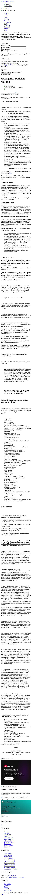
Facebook (6, 885)
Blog (5, 30)
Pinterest (6, 888)
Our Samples (7, 844)
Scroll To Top (8, 890)
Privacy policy (8, 841)
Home (5, 17)
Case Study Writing (9, 864)
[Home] (4, 1)
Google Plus (7, 884)
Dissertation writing (9, 859)
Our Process (7, 22)
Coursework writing (9, 863)
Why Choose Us (8, 839)
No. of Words (6, 49)
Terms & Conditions (9, 842)
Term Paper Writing (9, 867)
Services (6, 19)
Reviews (6, 28)
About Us (6, 21)
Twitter (6, 887)
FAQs (5, 24)
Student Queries (8, 845)
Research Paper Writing (10, 869)
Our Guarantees (8, 837)
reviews (5, 799)
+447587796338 (11, 875)
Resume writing (8, 858)
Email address (6, 45)
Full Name (5, 43)
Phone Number (6, 47)
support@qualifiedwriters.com (9, 65)
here (10, 173)
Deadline (4, 51)
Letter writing (7, 853)
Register (6, 13)
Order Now (7, 25)
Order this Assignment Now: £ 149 (9, 94)
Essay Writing (8, 855)
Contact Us (7, 27)
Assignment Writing (9, 861)
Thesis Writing (8, 856)
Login (5, 15)
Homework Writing (9, 866)
